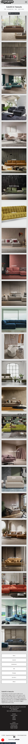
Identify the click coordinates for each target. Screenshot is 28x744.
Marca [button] (14, 655)
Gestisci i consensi (11, 743)
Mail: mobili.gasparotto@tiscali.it (14, 711)
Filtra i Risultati (15, 13)
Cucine (14, 722)
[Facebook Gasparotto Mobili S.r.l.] (14, 737)
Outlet (14, 716)
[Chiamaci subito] (2, 739)
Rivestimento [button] (14, 664)
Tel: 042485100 (14, 709)
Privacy (1, 743)
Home (5, 9)
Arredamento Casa (10, 9)
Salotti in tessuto (21, 9)
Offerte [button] (14, 681)
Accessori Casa (14, 725)
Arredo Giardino (14, 726)
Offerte (14, 718)
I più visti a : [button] (14, 677)
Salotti (16, 9)
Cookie (5, 743)
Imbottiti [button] (14, 660)
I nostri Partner (14, 715)
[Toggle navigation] (26, 2)
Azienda (14, 714)
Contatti (14, 719)
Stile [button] (14, 668)
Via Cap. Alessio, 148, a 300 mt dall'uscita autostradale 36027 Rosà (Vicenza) (14, 707)
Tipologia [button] (14, 673)
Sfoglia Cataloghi (14, 727)
